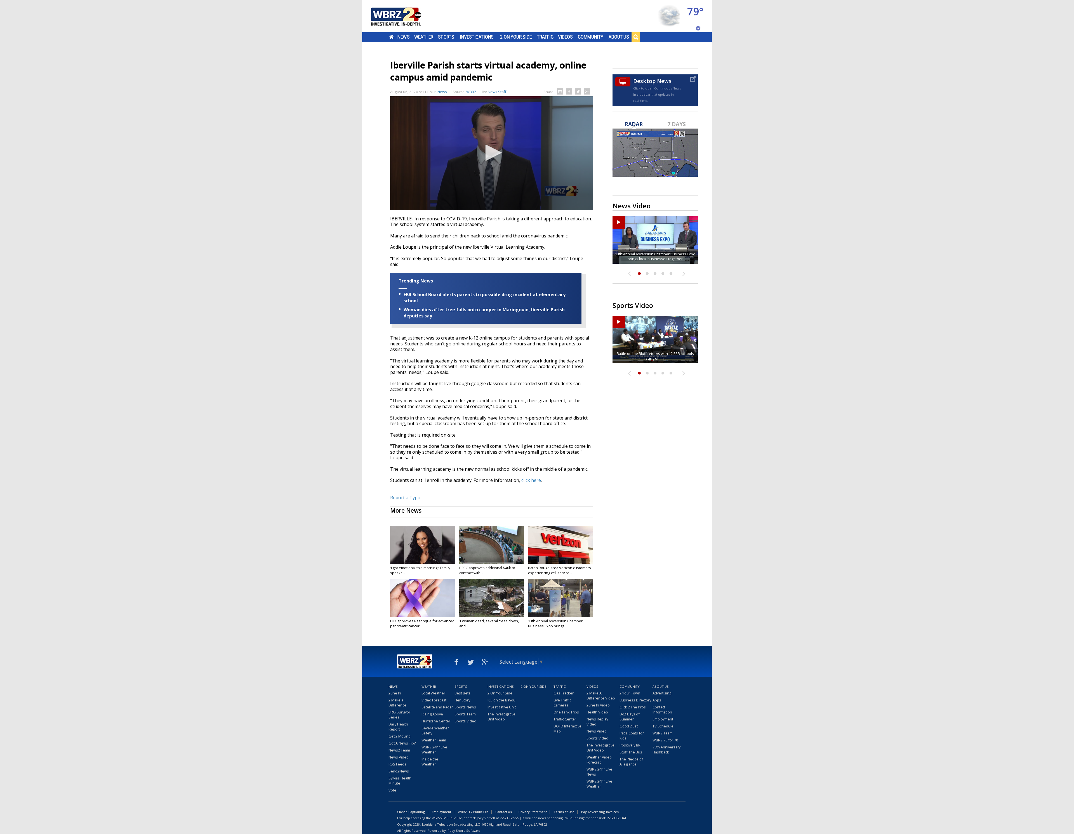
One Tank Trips (566, 712)
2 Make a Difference (397, 703)
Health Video (597, 712)
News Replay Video (597, 722)
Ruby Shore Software (463, 830)
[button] (491, 152)
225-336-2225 (509, 818)
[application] (491, 153)
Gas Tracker (564, 693)
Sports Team (465, 714)
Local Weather (433, 693)
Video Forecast (433, 700)
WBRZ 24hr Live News (599, 772)
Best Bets (462, 693)
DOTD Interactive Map (567, 729)
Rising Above (432, 714)
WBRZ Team (663, 733)
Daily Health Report (398, 727)
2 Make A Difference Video (601, 696)
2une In (394, 693)
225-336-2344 (616, 818)
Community (590, 37)
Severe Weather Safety (435, 730)
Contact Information (662, 710)
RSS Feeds (397, 764)
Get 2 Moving (399, 736)
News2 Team (399, 750)
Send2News (398, 771)
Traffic (545, 37)
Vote (392, 790)
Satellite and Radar (437, 707)
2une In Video (598, 705)
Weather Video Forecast (599, 760)
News (403, 37)
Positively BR (630, 745)
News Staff (497, 91)
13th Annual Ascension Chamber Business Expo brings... (555, 623)
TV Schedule (663, 726)
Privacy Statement (533, 812)
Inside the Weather (429, 762)
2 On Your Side (516, 37)
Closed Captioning (411, 812)
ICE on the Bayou (501, 700)
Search (635, 37)
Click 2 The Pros (633, 707)
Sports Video (465, 721)
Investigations (477, 37)
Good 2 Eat (629, 726)
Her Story (462, 700)
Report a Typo (405, 497)
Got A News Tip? (402, 743)
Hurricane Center (435, 721)
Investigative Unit (501, 707)
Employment (663, 719)
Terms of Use (564, 812)
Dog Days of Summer (630, 717)
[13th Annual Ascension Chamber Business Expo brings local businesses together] (560, 598)
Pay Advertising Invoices (600, 812)
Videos (565, 37)
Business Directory (635, 700)
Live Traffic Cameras (562, 703)
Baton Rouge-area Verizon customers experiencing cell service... (559, 570)
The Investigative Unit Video (501, 717)
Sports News (465, 707)
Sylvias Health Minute (399, 781)
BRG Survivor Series (399, 715)
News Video (398, 757)
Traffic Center (565, 719)
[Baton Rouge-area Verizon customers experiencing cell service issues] (560, 545)
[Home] (402, 16)
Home (391, 37)
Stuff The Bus (631, 752)
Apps (657, 700)
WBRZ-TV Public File (473, 812)
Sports (446, 37)
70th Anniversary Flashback (666, 750)
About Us (619, 37)
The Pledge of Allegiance (631, 762)
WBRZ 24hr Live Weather (434, 750)
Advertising (662, 693)
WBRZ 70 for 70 (665, 740)
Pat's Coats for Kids (632, 736)
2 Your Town (630, 693)
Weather (423, 37)
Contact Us (503, 812)
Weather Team (433, 740)
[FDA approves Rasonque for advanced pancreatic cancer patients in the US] (422, 598)
